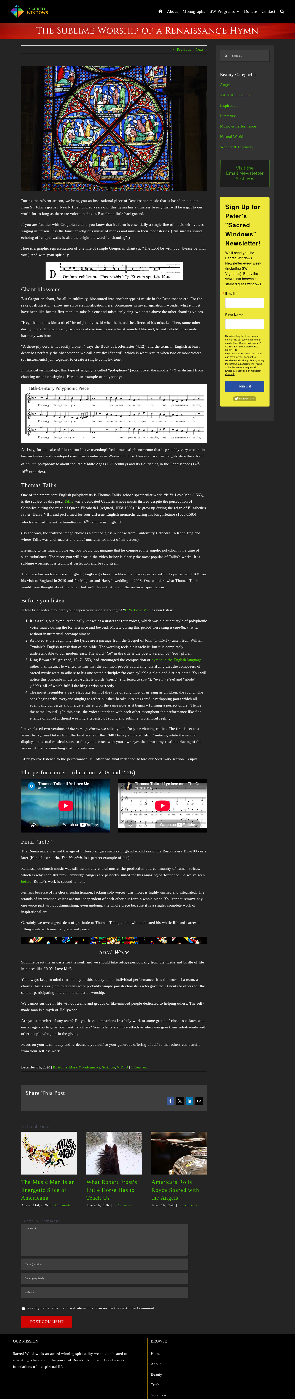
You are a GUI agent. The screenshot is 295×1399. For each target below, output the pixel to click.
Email (230, 293)
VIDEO (122, 1067)
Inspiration (229, 105)
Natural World (231, 136)
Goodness (159, 1395)
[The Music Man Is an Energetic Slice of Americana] (49, 1134)
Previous (184, 49)
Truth (156, 1385)
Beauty (157, 1374)
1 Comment (139, 1067)
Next (199, 49)
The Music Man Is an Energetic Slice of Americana (48, 1190)
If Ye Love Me (137, 610)
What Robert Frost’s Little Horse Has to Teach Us (111, 1190)
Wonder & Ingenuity (237, 147)
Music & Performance (84, 1067)
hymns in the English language (177, 660)
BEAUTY (60, 1067)
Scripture (108, 1067)
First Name (234, 314)
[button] (282, 11)
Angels (226, 84)
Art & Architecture (235, 95)
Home (156, 1353)
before (26, 881)
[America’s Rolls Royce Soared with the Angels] (179, 1134)
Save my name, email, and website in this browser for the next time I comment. (90, 1308)
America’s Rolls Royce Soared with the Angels (175, 1190)
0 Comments (61, 1205)
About (156, 1364)
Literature (228, 116)
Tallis (68, 501)
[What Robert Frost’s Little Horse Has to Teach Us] (114, 1134)
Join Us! (244, 386)
